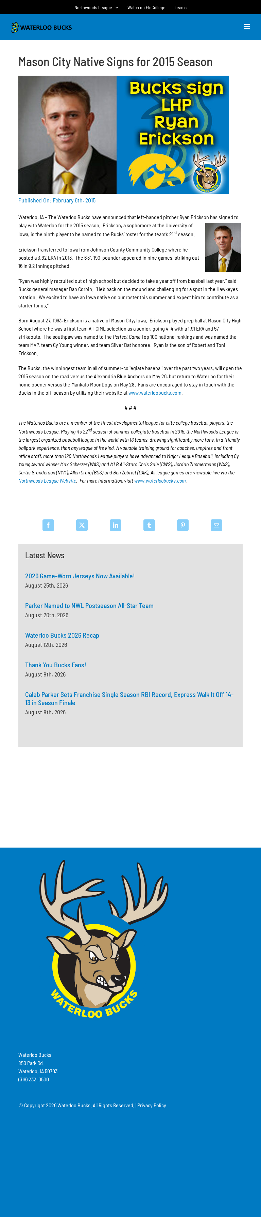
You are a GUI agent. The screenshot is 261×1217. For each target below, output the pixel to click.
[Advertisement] (130, 796)
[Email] (216, 525)
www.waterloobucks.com (154, 392)
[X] (81, 525)
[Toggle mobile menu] (247, 26)
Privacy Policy (151, 1105)
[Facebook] (48, 525)
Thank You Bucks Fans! (55, 664)
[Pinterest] (182, 525)
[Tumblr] (149, 525)
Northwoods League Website (47, 480)
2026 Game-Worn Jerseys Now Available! (80, 576)
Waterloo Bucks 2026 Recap (62, 635)
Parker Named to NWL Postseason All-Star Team (89, 605)
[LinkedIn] (115, 525)
